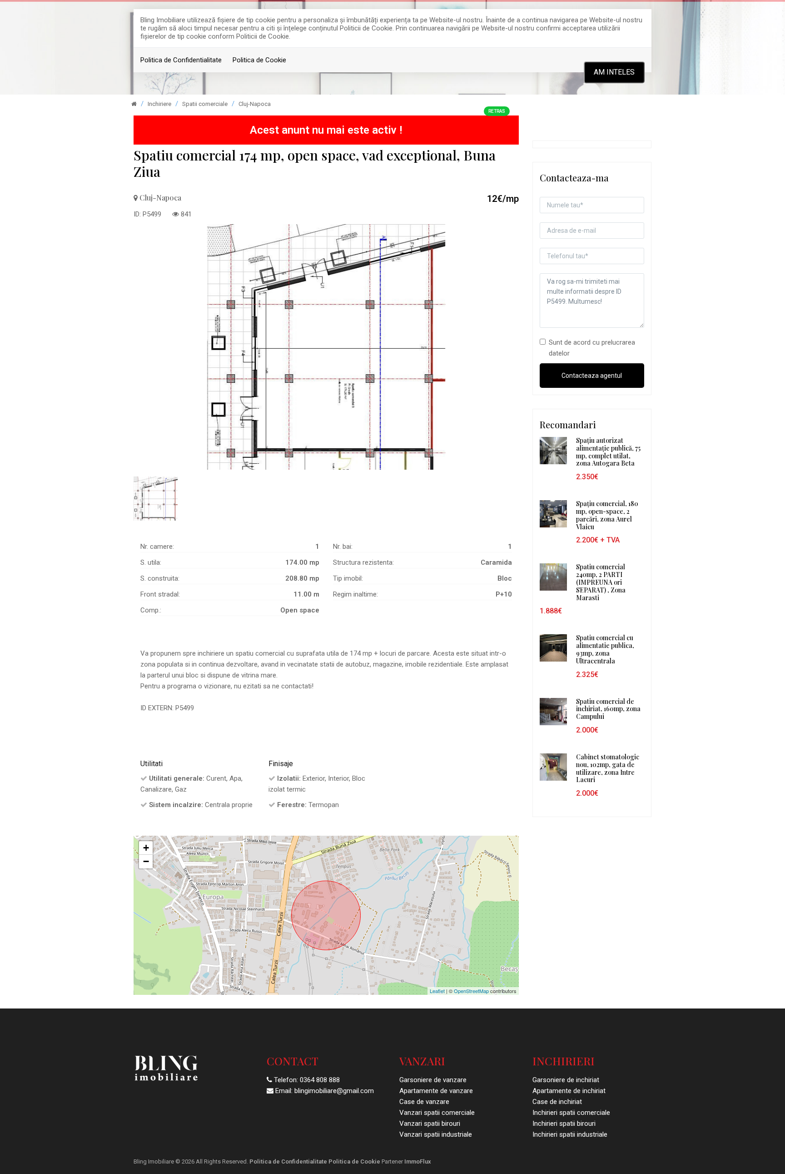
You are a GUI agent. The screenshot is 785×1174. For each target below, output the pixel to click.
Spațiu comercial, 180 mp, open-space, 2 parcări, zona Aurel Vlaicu (607, 515)
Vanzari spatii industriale (435, 1134)
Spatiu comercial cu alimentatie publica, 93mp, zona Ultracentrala (605, 649)
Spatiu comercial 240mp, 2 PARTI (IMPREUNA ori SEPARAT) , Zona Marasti (601, 582)
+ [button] (146, 847)
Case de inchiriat (557, 1102)
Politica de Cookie (259, 60)
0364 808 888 (320, 1080)
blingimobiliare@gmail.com (334, 1091)
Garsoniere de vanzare (433, 1080)
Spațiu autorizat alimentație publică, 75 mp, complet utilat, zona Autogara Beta (608, 451)
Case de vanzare (424, 1102)
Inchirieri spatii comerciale (571, 1113)
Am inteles (614, 72)
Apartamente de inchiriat (569, 1091)
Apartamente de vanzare (436, 1091)
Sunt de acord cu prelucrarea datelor (592, 347)
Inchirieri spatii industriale (569, 1134)
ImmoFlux (417, 1161)
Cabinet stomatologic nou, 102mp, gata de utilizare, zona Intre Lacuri (607, 768)
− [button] (146, 861)
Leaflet (437, 990)
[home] (134, 103)
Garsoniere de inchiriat (565, 1080)
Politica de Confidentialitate (181, 60)
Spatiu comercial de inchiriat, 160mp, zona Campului (608, 709)
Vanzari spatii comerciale (437, 1113)
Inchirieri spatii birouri (564, 1123)
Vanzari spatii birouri (429, 1123)
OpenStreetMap (471, 990)
